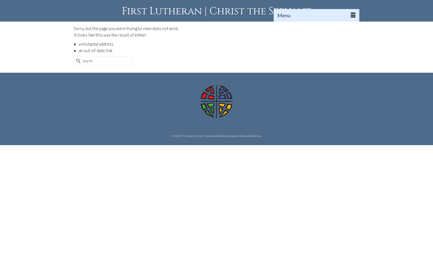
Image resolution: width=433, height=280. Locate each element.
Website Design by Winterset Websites (240, 135)
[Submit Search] (77, 60)
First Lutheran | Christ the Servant (216, 11)
